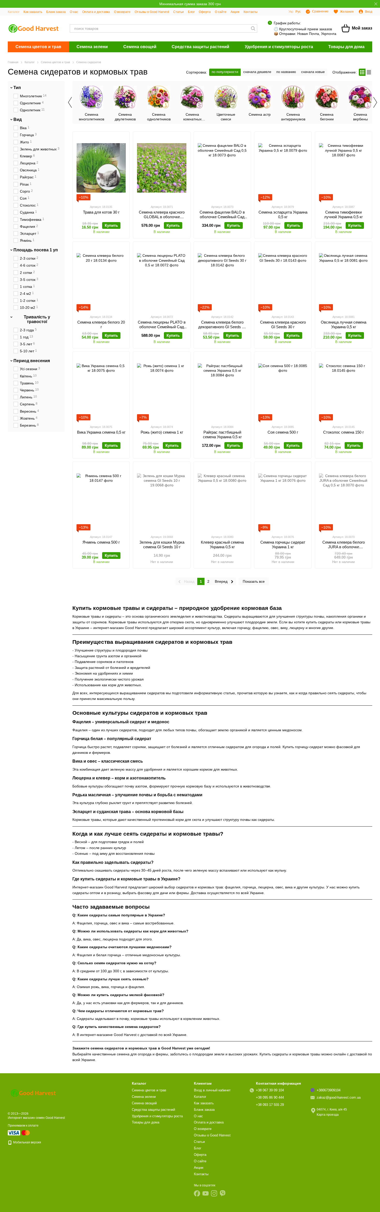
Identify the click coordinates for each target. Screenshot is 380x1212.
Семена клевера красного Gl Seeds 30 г (283, 324)
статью (229, 693)
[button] (375, 3)
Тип (17, 87)
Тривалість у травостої (37, 319)
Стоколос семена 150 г (343, 432)
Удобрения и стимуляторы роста (279, 47)
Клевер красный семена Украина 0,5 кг (222, 544)
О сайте (220, 12)
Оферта (205, 12)
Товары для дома (346, 47)
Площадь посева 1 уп (35, 250)
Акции (235, 12)
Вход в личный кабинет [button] (212, 1090)
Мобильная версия (26, 1142)
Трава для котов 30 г (101, 212)
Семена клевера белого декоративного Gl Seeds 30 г (222, 327)
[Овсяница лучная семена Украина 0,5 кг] (343, 278)
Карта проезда (328, 1114)
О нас (74, 12)
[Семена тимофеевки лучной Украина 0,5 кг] (343, 168)
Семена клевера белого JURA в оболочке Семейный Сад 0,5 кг (343, 547)
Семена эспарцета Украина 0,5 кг (283, 214)
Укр (290, 11)
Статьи (178, 12)
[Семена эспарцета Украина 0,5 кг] (282, 168)
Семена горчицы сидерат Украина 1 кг (282, 544)
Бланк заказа (56, 12)
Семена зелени (92, 47)
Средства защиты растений (200, 47)
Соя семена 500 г (283, 432)
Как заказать (33, 12)
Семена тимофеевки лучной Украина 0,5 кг (343, 214)
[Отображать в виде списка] (369, 72)
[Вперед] (374, 102)
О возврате (122, 12)
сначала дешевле (257, 72)
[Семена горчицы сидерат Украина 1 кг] (282, 498)
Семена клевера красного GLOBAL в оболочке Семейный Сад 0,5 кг (162, 217)
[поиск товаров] (253, 28)
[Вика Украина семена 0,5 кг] (101, 388)
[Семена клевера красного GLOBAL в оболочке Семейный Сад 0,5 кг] (161, 168)
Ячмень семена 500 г (101, 542)
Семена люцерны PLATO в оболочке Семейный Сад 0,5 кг (162, 327)
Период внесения (31, 361)
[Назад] (69, 102)
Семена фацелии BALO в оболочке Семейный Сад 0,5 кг (222, 217)
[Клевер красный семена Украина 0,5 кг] (222, 498)
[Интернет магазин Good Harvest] (33, 1092)
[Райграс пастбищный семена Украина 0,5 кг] (222, 388)
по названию (286, 72)
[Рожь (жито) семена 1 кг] (161, 388)
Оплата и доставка (96, 12)
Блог (191, 12)
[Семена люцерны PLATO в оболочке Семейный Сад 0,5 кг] (161, 278)
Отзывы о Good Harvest (152, 12)
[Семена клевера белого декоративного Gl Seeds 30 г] (222, 278)
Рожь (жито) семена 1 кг (162, 432)
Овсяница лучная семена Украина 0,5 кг (343, 324)
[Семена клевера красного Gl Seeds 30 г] (282, 278)
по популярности (225, 72)
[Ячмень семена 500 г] (101, 498)
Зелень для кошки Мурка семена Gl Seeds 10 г (161, 544)
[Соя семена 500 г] (282, 388)
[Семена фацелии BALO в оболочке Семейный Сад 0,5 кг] (222, 168)
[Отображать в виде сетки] (362, 72)
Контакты (250, 12)
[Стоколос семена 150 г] (343, 388)
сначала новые (313, 72)
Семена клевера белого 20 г (101, 324)
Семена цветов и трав (38, 47)
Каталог (13, 12)
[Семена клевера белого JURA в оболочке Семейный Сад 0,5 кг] (343, 498)
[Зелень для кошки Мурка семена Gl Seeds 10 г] (161, 498)
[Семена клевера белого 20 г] (101, 278)
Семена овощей (139, 47)
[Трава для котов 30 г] (101, 168)
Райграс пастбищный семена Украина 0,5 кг (222, 434)
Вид (17, 120)
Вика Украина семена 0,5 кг (101, 432)
